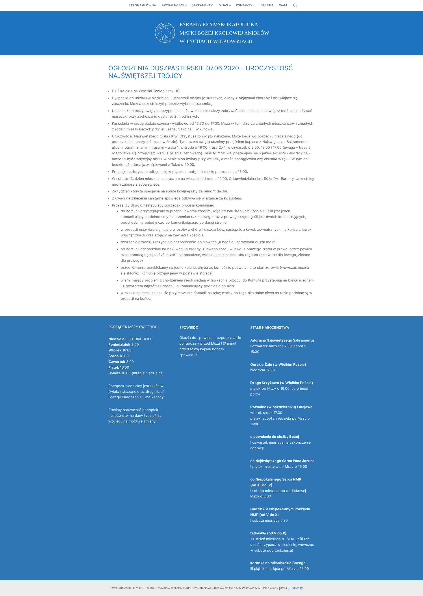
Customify (295, 588)
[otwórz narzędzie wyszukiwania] (295, 5)
